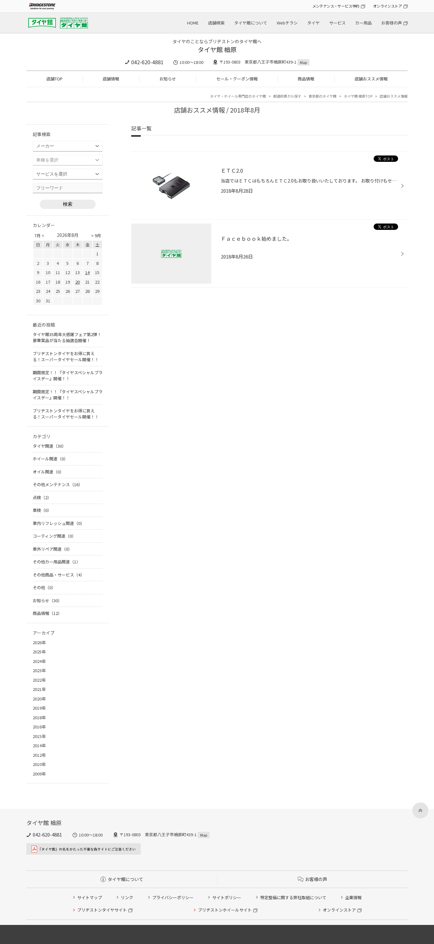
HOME (193, 23)
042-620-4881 (147, 62)
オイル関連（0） (48, 472)
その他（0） (44, 587)
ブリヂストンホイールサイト (225, 910)
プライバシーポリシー (172, 897)
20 (77, 282)
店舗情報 (111, 79)
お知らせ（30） (47, 600)
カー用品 (363, 23)
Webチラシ (287, 23)
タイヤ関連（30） (49, 446)
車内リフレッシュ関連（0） (59, 523)
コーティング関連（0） (54, 536)
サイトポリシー (226, 897)
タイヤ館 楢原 (217, 49)
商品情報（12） (47, 613)
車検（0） (42, 510)
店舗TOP (54, 79)
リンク (127, 897)
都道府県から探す (287, 96)
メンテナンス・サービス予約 (335, 6)
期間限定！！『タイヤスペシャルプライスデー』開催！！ (68, 375)
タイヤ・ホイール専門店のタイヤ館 (238, 96)
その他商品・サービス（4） (59, 575)
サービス (337, 23)
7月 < (39, 235)
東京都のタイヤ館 (322, 96)
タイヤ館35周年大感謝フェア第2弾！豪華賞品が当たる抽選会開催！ (67, 337)
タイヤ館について (250, 23)
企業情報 (353, 897)
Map (303, 62)
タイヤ (313, 23)
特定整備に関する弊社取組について (293, 897)
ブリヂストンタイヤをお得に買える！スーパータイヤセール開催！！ (66, 356)
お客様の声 (391, 23)
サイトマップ (89, 897)
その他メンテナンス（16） (58, 484)
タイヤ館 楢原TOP (358, 96)
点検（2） (42, 497)
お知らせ (167, 79)
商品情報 (306, 79)
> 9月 (96, 235)
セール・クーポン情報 (237, 79)
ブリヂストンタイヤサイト (102, 910)
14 (87, 272)
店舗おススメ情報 (371, 79)
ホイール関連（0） (50, 459)
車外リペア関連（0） (52, 549)
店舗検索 (216, 23)
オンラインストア (387, 6)
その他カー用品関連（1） (56, 562)
